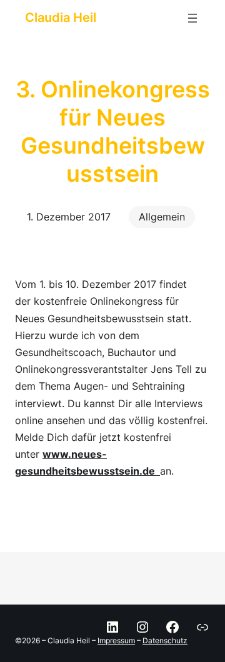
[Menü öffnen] (192, 18)
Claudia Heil (60, 17)
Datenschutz (165, 640)
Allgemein (162, 216)
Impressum (116, 640)
